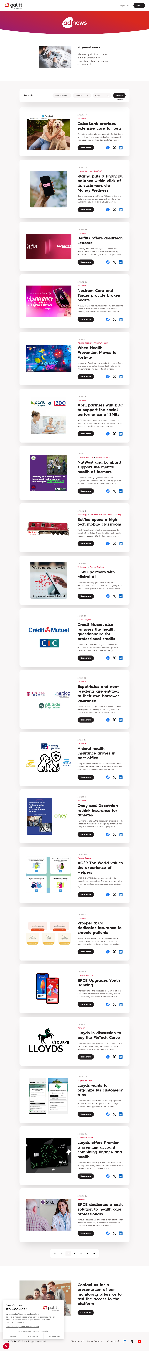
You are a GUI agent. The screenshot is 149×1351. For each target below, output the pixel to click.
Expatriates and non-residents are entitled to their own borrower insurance (98, 693)
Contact (111, 1341)
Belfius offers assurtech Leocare (100, 240)
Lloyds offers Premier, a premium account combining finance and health (100, 1149)
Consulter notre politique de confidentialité (22, 1327)
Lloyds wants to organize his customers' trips (100, 1090)
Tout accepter (54, 1336)
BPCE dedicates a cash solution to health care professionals (100, 1209)
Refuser (13, 1336)
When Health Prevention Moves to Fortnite (97, 352)
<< (55, 1253)
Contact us (85, 1312)
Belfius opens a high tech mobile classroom (99, 522)
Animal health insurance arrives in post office (96, 753)
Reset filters (119, 99)
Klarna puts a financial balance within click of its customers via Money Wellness (100, 183)
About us (76, 1341)
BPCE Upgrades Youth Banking (99, 983)
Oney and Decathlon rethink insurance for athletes (98, 810)
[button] (6, 1346)
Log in (139, 5)
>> (93, 1253)
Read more (85, 147)
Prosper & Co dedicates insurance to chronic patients (100, 927)
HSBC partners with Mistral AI (96, 574)
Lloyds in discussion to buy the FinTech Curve (99, 1035)
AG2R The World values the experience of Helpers (100, 867)
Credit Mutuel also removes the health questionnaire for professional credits (96, 631)
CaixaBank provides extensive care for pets (99, 126)
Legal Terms (94, 1341)
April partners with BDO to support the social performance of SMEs (100, 409)
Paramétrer (33, 1336)
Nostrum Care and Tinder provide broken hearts (99, 295)
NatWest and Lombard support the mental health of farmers (99, 467)
